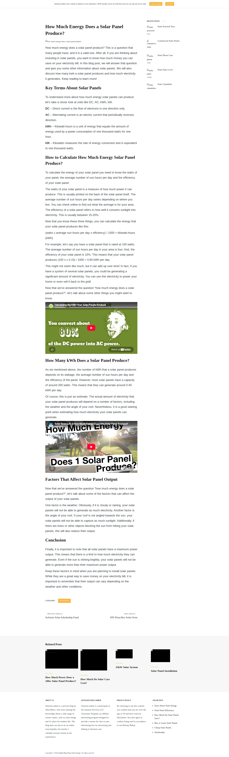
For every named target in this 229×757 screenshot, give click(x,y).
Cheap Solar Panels (162, 727)
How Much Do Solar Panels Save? (166, 717)
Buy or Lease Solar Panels (165, 723)
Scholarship (159, 732)
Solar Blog (64, 601)
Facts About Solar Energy (165, 705)
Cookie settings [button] (156, 4)
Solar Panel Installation (164, 670)
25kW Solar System (127, 667)
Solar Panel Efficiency (164, 710)
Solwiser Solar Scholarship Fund (62, 616)
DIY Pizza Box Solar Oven (123, 616)
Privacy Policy (129, 725)
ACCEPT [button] (170, 4)
